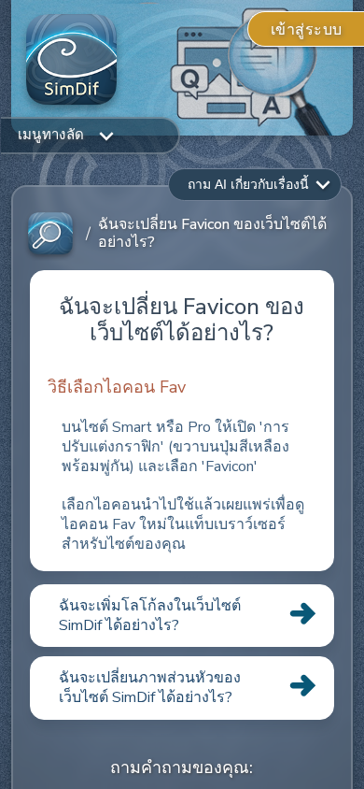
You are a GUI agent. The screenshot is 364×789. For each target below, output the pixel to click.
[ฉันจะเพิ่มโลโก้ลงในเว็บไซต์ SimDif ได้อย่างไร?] (182, 646)
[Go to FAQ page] (50, 234)
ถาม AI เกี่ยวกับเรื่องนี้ (248, 184)
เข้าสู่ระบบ (307, 29)
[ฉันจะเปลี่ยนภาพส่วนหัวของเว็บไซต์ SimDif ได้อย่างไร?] (182, 719)
